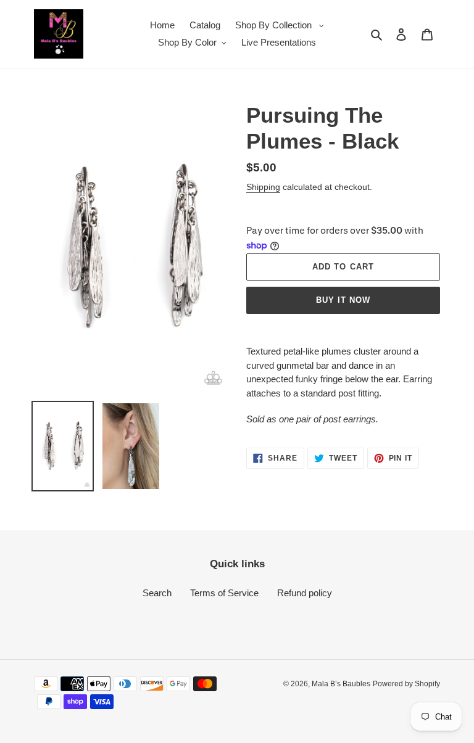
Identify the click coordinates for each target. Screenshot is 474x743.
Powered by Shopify (406, 683)
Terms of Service (224, 593)
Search (157, 593)
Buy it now (343, 300)
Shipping (263, 187)
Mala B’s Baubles (341, 683)
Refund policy (304, 593)
